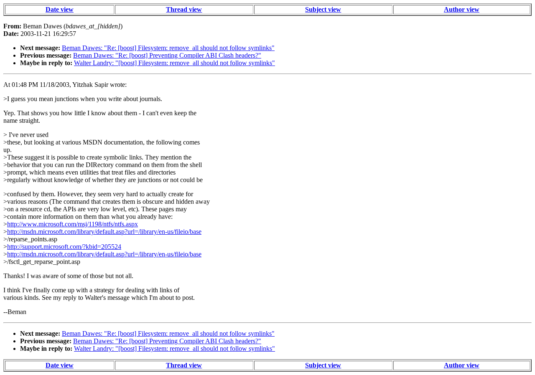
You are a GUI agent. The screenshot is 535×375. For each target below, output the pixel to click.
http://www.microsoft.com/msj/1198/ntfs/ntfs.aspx (72, 224)
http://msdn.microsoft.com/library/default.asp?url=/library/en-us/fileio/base (104, 231)
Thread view (184, 9)
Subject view (323, 9)
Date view (60, 9)
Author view (461, 9)
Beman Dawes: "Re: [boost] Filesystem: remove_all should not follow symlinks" (168, 47)
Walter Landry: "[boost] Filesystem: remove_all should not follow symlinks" (174, 62)
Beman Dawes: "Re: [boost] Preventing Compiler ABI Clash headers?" (167, 55)
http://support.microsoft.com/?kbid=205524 (64, 246)
